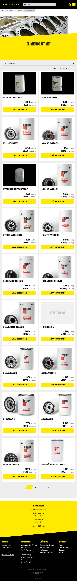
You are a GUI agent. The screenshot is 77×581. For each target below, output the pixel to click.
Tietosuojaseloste (46, 552)
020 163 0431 (38, 522)
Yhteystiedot (63, 547)
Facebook (62, 550)
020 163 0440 (38, 515)
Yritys (61, 545)
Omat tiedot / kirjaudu (47, 545)
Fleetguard (19, 10)
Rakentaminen (7, 545)
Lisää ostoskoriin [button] (19, 109)
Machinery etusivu (8, 555)
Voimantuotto (9, 10)
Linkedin (62, 552)
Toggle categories (12, 63)
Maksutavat (44, 550)
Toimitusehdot (45, 547)
